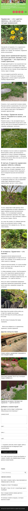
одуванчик (4, 328)
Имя (2, 426)
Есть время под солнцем (13, 4)
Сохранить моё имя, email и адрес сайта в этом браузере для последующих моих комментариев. (13, 446)
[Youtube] (14, 12)
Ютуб (2, 314)
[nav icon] (26, 11)
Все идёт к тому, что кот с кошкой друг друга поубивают (13, 488)
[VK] (16, 12)
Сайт (2, 438)
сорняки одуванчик (12, 328)
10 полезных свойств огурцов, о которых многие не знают (12, 498)
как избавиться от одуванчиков (14, 326)
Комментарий (5, 414)
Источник (3, 316)
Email (3, 432)
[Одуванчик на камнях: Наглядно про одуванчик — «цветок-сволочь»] (14, 390)
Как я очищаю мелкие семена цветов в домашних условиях (11, 493)
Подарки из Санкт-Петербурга (9, 485)
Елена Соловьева (10, 320)
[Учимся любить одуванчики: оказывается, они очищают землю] (14, 342)
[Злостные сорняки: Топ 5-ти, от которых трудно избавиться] (14, 366)
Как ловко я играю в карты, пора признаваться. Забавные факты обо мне (14, 480)
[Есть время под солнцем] (19, 12)
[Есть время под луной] (22, 12)
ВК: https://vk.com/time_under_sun (14, 314)
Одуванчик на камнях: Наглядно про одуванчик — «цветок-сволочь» (11, 401)
